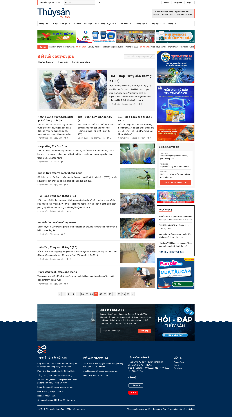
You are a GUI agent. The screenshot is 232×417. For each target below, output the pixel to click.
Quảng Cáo (179, 362)
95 (119, 294)
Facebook (178, 368)
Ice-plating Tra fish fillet (52, 146)
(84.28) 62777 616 (56, 391)
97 (128, 294)
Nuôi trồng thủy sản (104, 24)
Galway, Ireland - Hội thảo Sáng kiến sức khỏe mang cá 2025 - (103, 47)
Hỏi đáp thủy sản (45, 62)
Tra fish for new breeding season (57, 222)
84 (82, 294)
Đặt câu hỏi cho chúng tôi (174, 182)
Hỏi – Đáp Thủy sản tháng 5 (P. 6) (57, 195)
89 (105, 294)
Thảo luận (63, 62)
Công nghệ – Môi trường (162, 24)
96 (123, 294)
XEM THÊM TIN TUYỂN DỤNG (171, 252)
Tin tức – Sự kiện (59, 24)
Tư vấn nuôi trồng (81, 62)
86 (91, 294)
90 (110, 294)
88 (100, 294)
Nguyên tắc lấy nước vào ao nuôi (174, 166)
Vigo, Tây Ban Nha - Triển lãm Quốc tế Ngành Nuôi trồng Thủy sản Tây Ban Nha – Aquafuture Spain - (183, 47)
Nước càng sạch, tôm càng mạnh (57, 271)
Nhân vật (88, 24)
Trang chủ (43, 24)
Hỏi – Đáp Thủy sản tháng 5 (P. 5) (57, 247)
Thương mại (139, 24)
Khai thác (123, 24)
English (189, 2)
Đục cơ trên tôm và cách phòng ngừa (59, 172)
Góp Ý (176, 365)
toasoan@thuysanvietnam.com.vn (58, 387)
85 (87, 294)
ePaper (166, 2)
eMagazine (178, 2)
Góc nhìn (77, 24)
